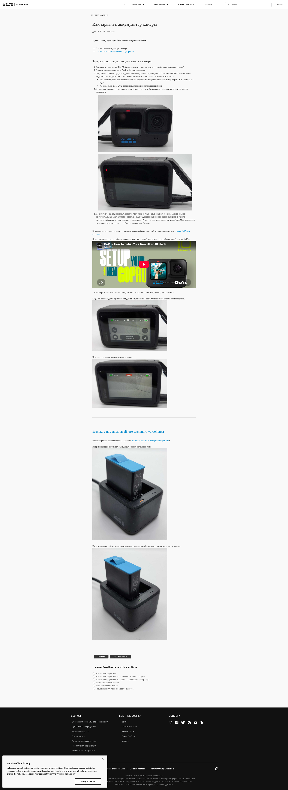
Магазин (208, 4)
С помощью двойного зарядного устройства (115, 51)
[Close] (102, 758)
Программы (159, 4)
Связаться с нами (186, 4)
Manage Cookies (88, 781)
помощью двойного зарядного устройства (150, 440)
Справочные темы (132, 4)
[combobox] (251, 4)
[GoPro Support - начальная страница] (15, 4)
